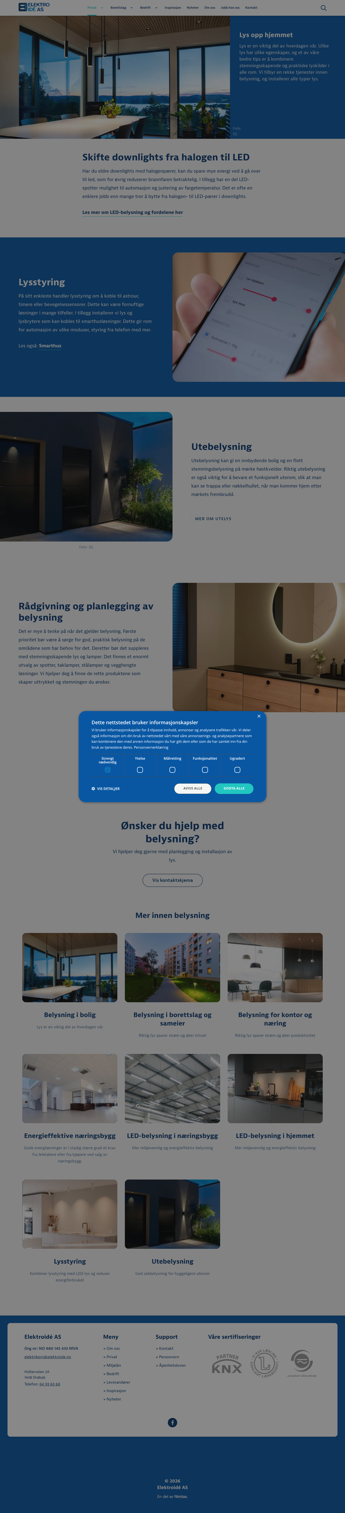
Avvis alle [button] (192, 788)
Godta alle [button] (234, 788)
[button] (106, 788)
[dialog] (172, 756)
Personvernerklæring (151, 747)
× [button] (259, 716)
